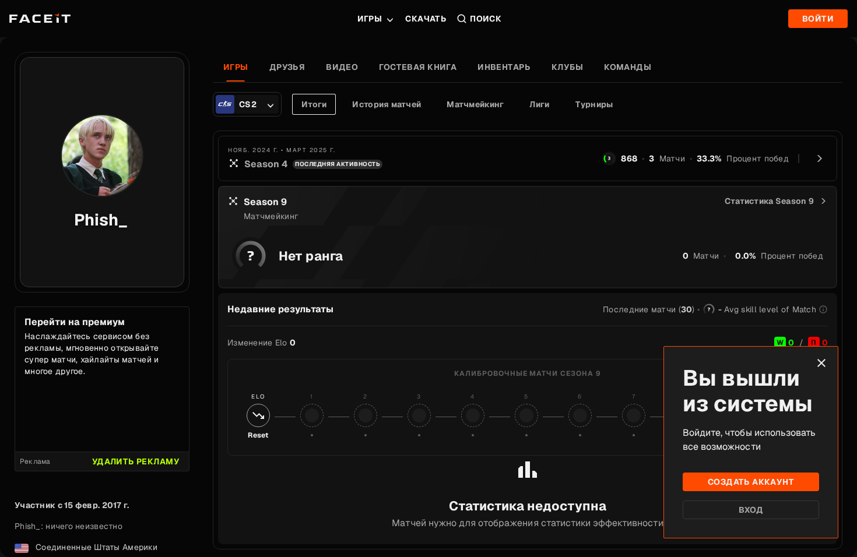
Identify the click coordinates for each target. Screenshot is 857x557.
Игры (369, 18)
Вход (751, 510)
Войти (818, 18)
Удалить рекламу (136, 461)
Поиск (485, 18)
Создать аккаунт (751, 482)
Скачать (426, 18)
